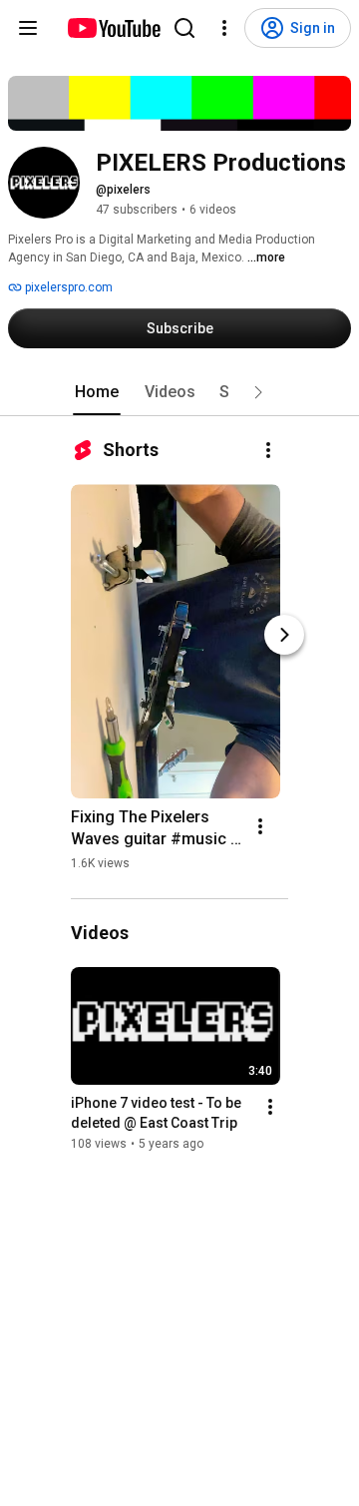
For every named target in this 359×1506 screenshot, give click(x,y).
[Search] (184, 28)
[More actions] (268, 450)
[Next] (284, 635)
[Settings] (224, 28)
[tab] (97, 392)
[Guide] (28, 28)
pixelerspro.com (67, 287)
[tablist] (179, 392)
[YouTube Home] (113, 28)
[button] (258, 392)
